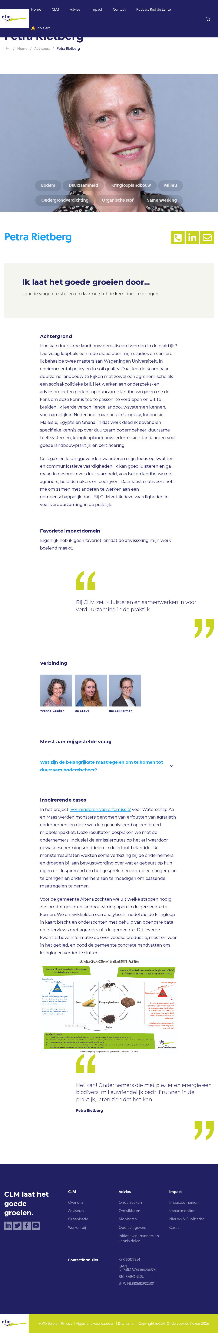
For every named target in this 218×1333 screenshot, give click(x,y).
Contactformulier (83, 1260)
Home (36, 10)
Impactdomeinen (183, 1203)
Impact (96, 10)
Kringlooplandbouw (131, 185)
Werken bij (77, 1228)
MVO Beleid (47, 1324)
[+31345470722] (178, 237)
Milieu (170, 185)
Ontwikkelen (129, 1211)
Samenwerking (162, 200)
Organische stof (117, 200)
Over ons (75, 1203)
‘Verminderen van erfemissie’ (100, 809)
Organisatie (78, 1219)
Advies (75, 10)
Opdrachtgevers (132, 1228)
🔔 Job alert (40, 28)
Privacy (66, 1324)
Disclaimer (126, 1324)
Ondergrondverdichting (65, 200)
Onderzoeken (130, 1203)
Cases (174, 1228)
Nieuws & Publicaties (187, 1219)
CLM (55, 10)
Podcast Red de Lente (153, 10)
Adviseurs (42, 49)
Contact (119, 10)
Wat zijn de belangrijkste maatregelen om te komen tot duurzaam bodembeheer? (101, 766)
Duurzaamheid (83, 185)
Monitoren (128, 1219)
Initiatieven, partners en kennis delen (139, 1238)
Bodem (48, 185)
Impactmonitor (182, 1211)
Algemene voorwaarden (95, 1324)
